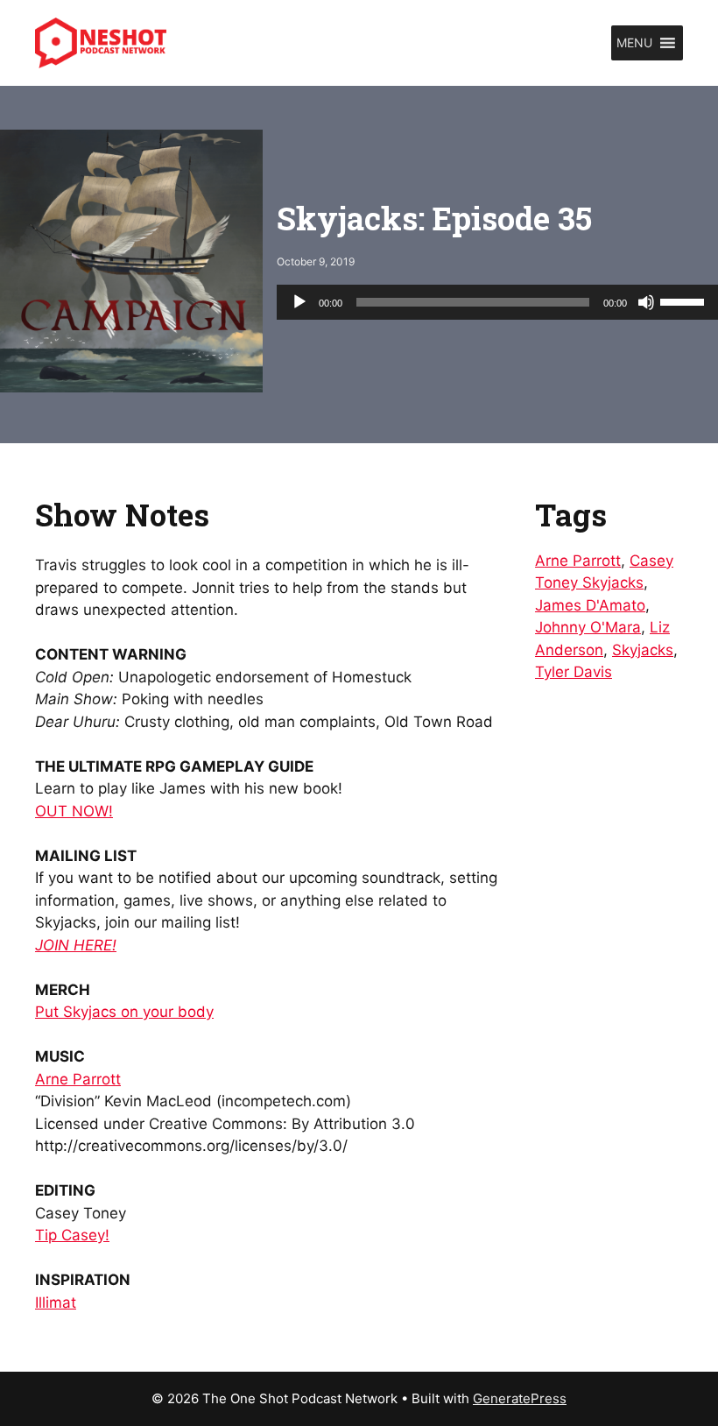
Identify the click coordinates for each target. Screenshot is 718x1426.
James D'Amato (590, 605)
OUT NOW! (74, 811)
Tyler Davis (573, 672)
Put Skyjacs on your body (124, 1011)
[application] (497, 302)
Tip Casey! (72, 1235)
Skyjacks (642, 650)
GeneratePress (520, 1398)
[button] (634, 42)
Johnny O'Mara (588, 627)
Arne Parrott (78, 1079)
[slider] (684, 300)
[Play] (299, 302)
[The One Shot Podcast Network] (100, 42)
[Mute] (646, 302)
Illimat (55, 1302)
